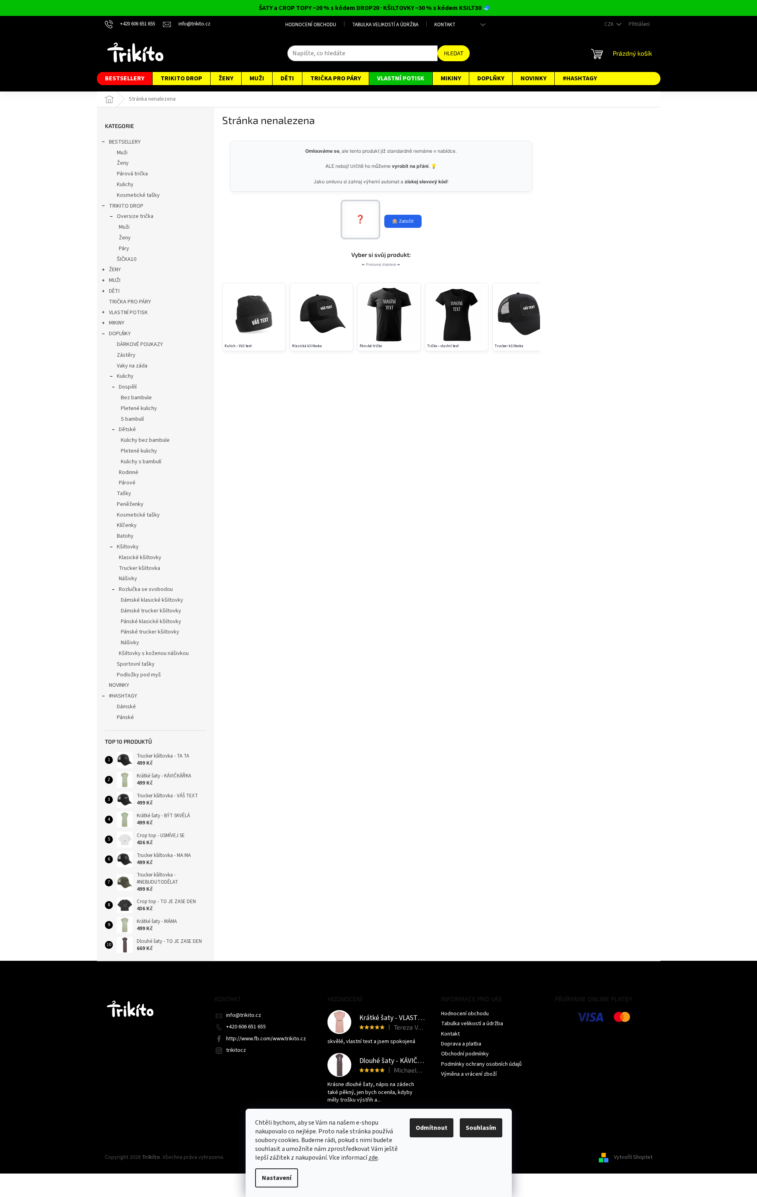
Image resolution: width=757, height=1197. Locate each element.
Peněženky (130, 504)
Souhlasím (481, 1127)
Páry (124, 249)
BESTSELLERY (125, 142)
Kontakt (444, 24)
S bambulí (132, 419)
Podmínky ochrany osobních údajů (481, 1064)
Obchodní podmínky (465, 1054)
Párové (127, 483)
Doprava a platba (461, 1044)
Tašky (124, 493)
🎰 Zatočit (403, 221)
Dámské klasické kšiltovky (152, 600)
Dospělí (128, 387)
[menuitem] (124, 78)
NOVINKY (119, 685)
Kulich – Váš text (238, 346)
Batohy (125, 536)
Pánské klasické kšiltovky (151, 622)
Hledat (453, 53)
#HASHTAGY (123, 696)
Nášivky (128, 579)
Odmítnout (431, 1127)
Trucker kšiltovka (139, 568)
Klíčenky (127, 525)
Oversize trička (135, 216)
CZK (609, 24)
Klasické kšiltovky (140, 558)
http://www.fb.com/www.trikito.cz (266, 1039)
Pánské (125, 717)
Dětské (127, 429)
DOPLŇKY (120, 334)
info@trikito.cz (243, 1015)
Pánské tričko (371, 346)
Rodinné (128, 472)
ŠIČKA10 (126, 259)
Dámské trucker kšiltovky (151, 611)
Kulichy (125, 184)
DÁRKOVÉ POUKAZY (140, 344)
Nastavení (276, 1178)
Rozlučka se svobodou (146, 589)
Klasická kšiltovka (307, 346)
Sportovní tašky (136, 664)
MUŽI (114, 280)
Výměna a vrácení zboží (469, 1074)
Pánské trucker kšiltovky (150, 632)
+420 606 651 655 (246, 1027)
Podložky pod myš (139, 675)
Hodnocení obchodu (310, 24)
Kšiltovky (128, 547)
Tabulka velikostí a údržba (385, 24)
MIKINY (116, 323)
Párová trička (132, 174)
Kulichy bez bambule (145, 440)
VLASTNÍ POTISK (128, 313)
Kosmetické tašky (138, 195)
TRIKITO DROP (126, 206)
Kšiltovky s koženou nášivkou (154, 653)
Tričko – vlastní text (443, 346)
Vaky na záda (132, 366)
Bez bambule (136, 398)
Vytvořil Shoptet (633, 1157)
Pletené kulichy (139, 408)
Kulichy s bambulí (141, 462)
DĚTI (114, 291)
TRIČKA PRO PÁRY (130, 302)
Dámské (126, 707)
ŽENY (115, 270)
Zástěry (126, 355)
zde (373, 1157)
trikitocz (236, 1050)
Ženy (123, 163)
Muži (122, 153)
